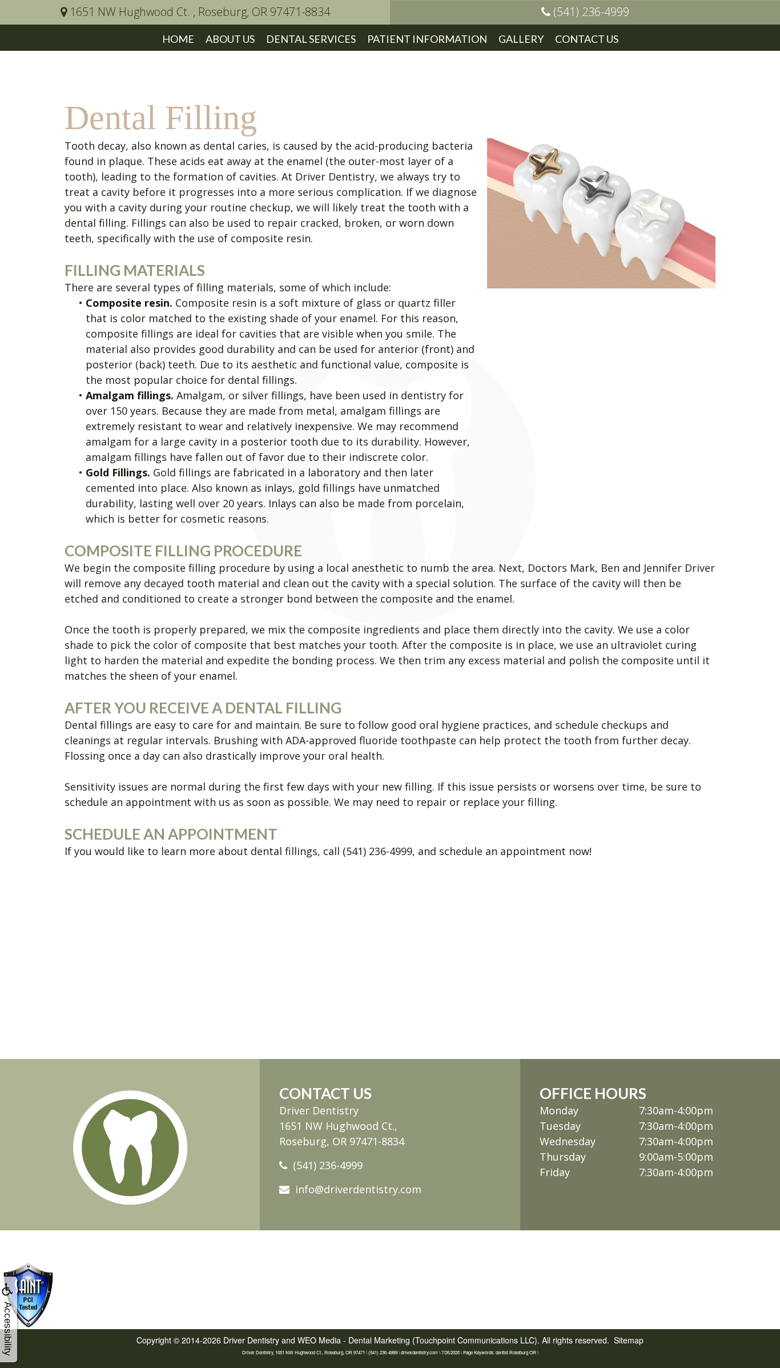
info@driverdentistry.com (358, 1189)
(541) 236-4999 (328, 1165)
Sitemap (629, 1340)
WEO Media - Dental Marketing (353, 1340)
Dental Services (311, 39)
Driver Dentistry (251, 1340)
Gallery (521, 39)
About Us (230, 39)
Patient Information (427, 39)
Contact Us (586, 39)
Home (178, 39)
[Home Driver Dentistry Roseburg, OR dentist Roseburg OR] (129, 1147)
